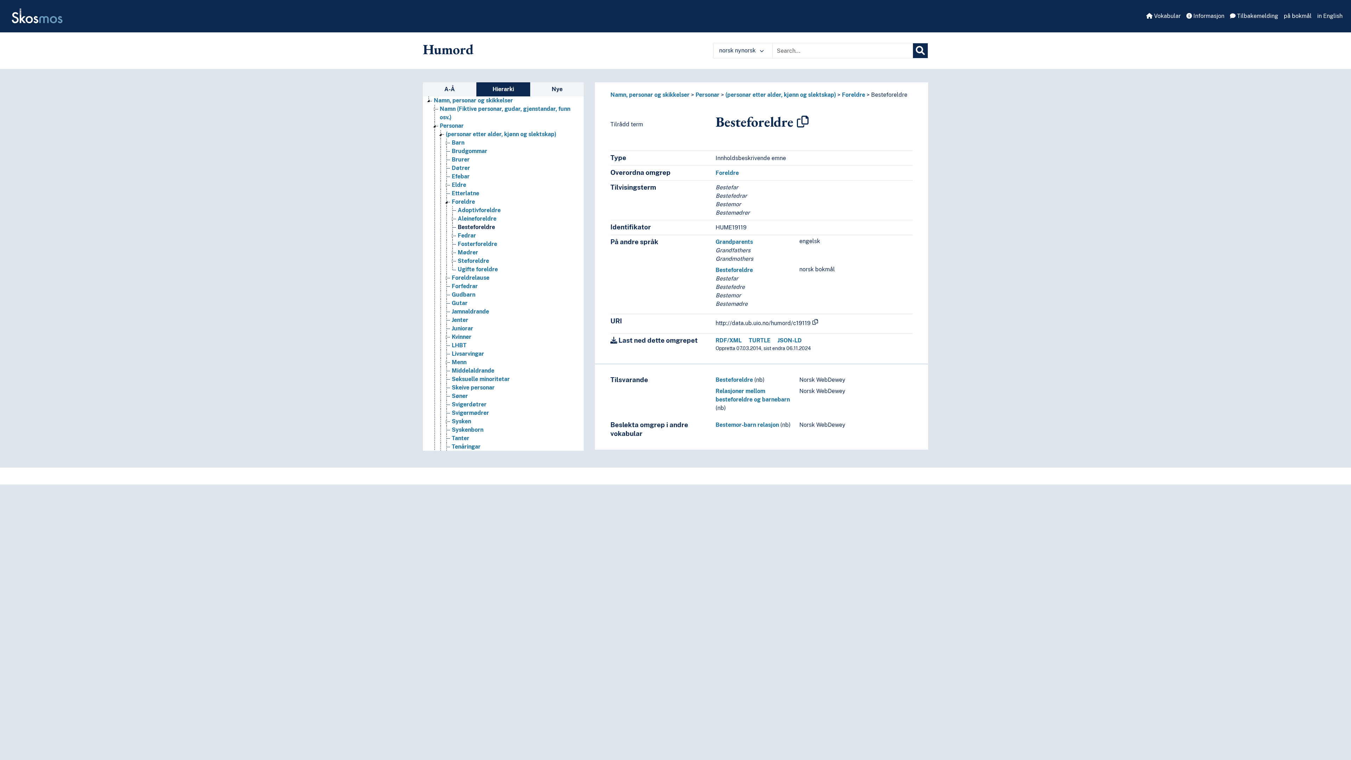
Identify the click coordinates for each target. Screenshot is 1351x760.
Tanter (460, 438)
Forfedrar (465, 286)
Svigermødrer (470, 413)
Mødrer (468, 252)
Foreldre (463, 201)
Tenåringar (466, 446)
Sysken (461, 421)
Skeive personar (473, 387)
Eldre (459, 185)
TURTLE (759, 340)
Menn (459, 362)
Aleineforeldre (477, 218)
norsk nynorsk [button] (738, 50)
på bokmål (1298, 16)
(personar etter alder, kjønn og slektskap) (501, 134)
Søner (460, 396)
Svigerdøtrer (469, 404)
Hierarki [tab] (503, 89)
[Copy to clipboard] (803, 121)
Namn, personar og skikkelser (473, 100)
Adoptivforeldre (479, 210)
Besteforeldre (476, 227)
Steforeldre (473, 261)
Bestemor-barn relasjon (747, 425)
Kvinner (461, 337)
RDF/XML (729, 340)
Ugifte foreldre (478, 269)
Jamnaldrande (470, 311)
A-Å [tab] (449, 89)
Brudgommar (469, 151)
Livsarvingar (468, 353)
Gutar (460, 303)
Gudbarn (463, 294)
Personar (452, 125)
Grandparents (734, 242)
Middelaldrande (473, 370)
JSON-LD (790, 340)
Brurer (461, 159)
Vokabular (1167, 16)
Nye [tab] (557, 89)
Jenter (460, 320)
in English (1330, 16)
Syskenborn (467, 429)
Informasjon (1208, 16)
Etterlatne (465, 193)
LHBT (459, 345)
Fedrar (467, 235)
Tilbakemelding (1257, 16)
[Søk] (920, 50)
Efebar (461, 176)
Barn (458, 142)
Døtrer (461, 168)
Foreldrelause (470, 277)
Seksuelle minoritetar (481, 379)
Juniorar (462, 328)
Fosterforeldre (477, 244)
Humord (448, 49)
